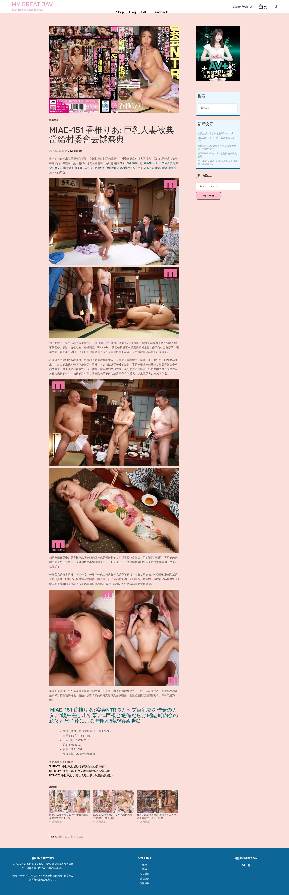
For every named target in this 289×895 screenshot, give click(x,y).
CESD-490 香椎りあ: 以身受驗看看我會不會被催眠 (79, 771)
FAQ (144, 12)
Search (208, 195)
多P (75, 836)
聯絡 (144, 869)
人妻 (70, 836)
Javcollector (75, 151)
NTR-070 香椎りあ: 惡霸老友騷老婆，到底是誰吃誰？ (81, 775)
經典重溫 (54, 120)
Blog (132, 12)
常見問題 (144, 874)
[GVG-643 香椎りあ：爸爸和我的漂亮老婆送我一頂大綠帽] (113, 801)
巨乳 (80, 836)
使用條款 (144, 883)
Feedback (160, 12)
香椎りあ (62, 836)
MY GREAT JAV (32, 4)
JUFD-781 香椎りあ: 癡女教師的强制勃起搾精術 (77, 766)
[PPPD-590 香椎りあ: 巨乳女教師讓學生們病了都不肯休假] (69, 801)
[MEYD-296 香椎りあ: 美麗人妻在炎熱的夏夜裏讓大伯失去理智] (157, 801)
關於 (144, 864)
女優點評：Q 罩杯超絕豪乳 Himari (215, 133)
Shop (120, 12)
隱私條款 (144, 878)
